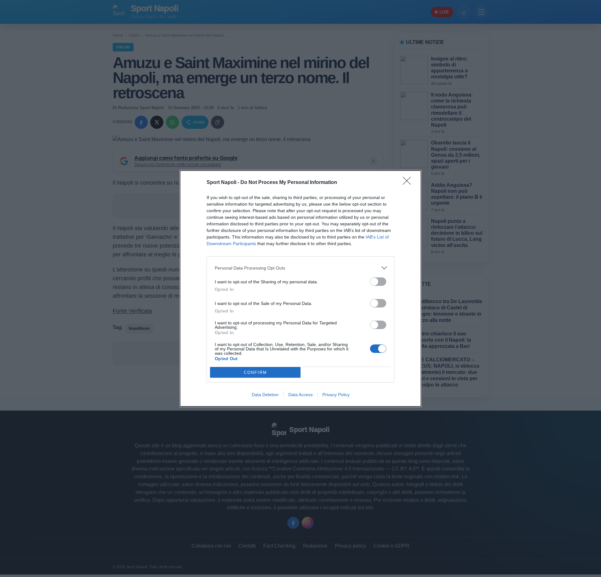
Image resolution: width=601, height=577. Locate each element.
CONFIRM (255, 372)
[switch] (378, 281)
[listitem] (300, 268)
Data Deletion (265, 394)
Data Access (300, 394)
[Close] (409, 183)
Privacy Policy (336, 394)
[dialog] (300, 288)
